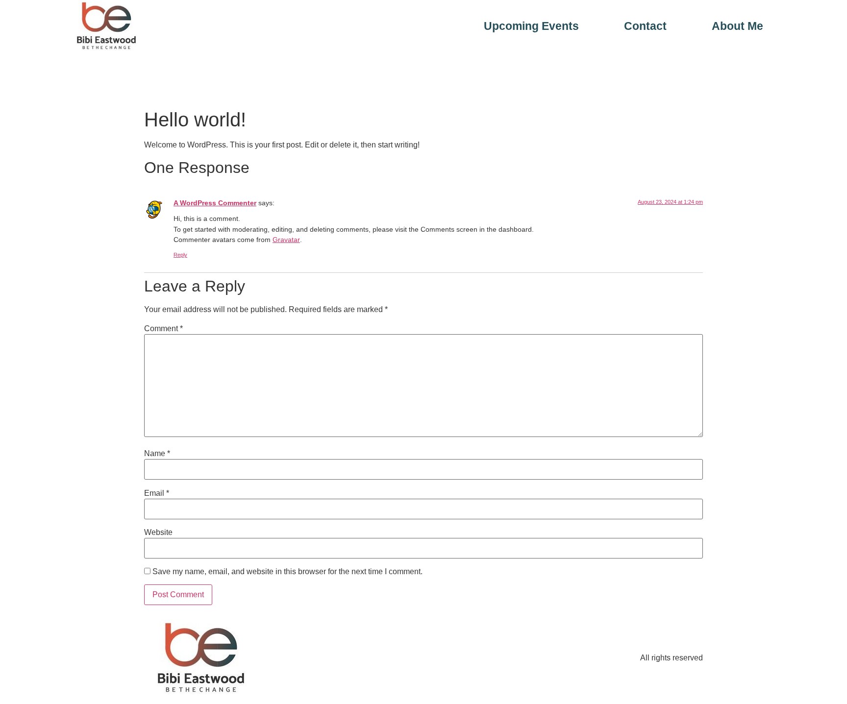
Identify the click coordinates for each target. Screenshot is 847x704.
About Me (737, 26)
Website (158, 532)
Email (156, 493)
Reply (180, 255)
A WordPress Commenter (215, 203)
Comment (163, 329)
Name (157, 454)
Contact (645, 26)
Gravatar (286, 239)
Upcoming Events (531, 26)
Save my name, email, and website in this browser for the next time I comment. (287, 572)
